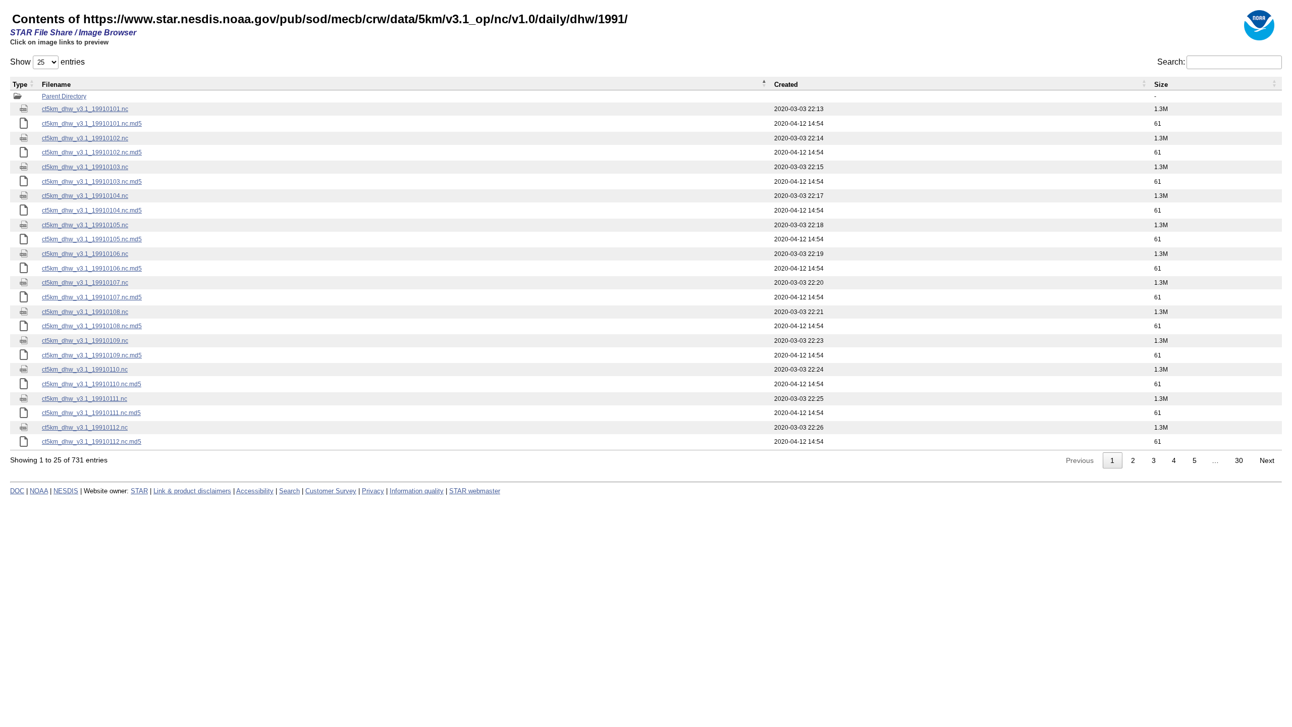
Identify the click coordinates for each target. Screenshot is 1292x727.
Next (1267, 460)
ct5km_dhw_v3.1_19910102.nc (85, 138)
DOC (17, 491)
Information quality (417, 491)
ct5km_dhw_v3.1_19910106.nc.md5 (92, 268)
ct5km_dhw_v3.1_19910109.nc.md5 (92, 355)
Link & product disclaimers (192, 491)
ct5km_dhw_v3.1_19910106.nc (85, 253)
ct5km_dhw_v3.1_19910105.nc (85, 225)
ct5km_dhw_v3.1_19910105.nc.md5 (92, 239)
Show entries (47, 62)
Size (1161, 84)
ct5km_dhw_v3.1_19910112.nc (85, 427)
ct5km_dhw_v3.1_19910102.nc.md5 (92, 152)
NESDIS (65, 491)
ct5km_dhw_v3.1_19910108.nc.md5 (92, 326)
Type (20, 84)
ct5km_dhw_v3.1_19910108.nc (85, 312)
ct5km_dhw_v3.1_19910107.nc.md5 (92, 297)
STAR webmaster (474, 491)
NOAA (39, 491)
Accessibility (255, 491)
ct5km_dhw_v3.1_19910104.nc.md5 (92, 210)
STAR (139, 491)
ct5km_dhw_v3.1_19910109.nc (85, 340)
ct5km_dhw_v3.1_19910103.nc (85, 167)
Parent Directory (64, 96)
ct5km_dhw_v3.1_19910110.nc (85, 369)
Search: (1171, 62)
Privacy (373, 491)
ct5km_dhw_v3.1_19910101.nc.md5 (92, 123)
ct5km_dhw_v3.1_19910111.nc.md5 (91, 413)
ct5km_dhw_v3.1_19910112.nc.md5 (91, 441)
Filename (56, 84)
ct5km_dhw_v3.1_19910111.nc (84, 398)
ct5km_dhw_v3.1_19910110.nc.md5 (91, 384)
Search (289, 491)
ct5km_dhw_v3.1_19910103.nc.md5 (92, 181)
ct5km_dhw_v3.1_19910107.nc (85, 282)
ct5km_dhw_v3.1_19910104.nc (85, 195)
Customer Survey (330, 491)
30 (1239, 460)
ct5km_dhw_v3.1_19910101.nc (85, 109)
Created (786, 84)
